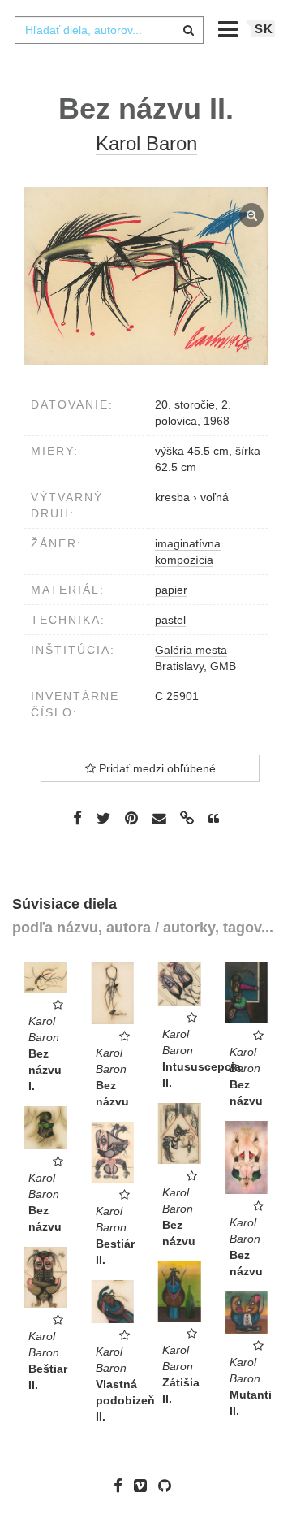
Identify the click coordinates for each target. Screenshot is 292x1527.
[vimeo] (144, 1485)
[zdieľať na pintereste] (131, 818)
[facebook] (122, 1485)
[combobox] (109, 30)
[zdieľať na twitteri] (103, 818)
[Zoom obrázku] (146, 276)
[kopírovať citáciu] (214, 819)
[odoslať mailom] (159, 819)
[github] (168, 1485)
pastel (170, 619)
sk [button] (264, 29)
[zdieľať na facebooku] (77, 818)
